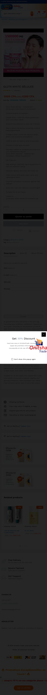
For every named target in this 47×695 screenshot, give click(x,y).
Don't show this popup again (25, 359)
